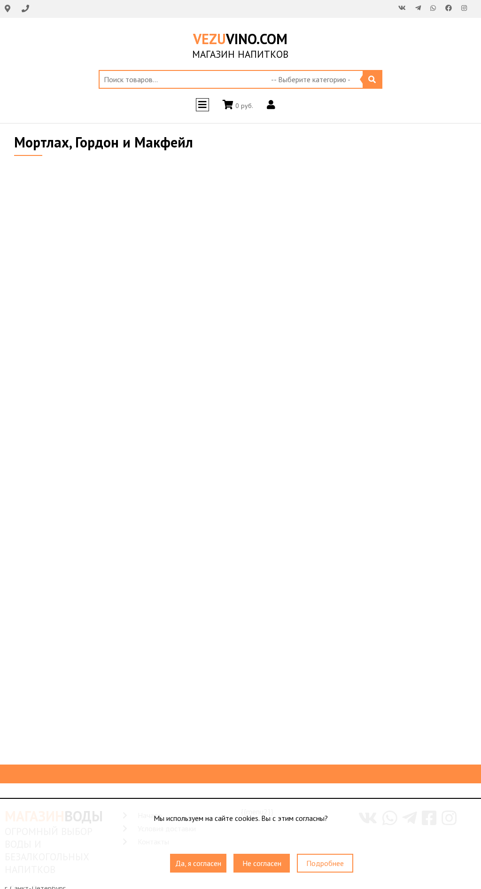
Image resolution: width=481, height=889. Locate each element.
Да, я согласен (198, 863)
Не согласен (261, 863)
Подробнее (325, 863)
